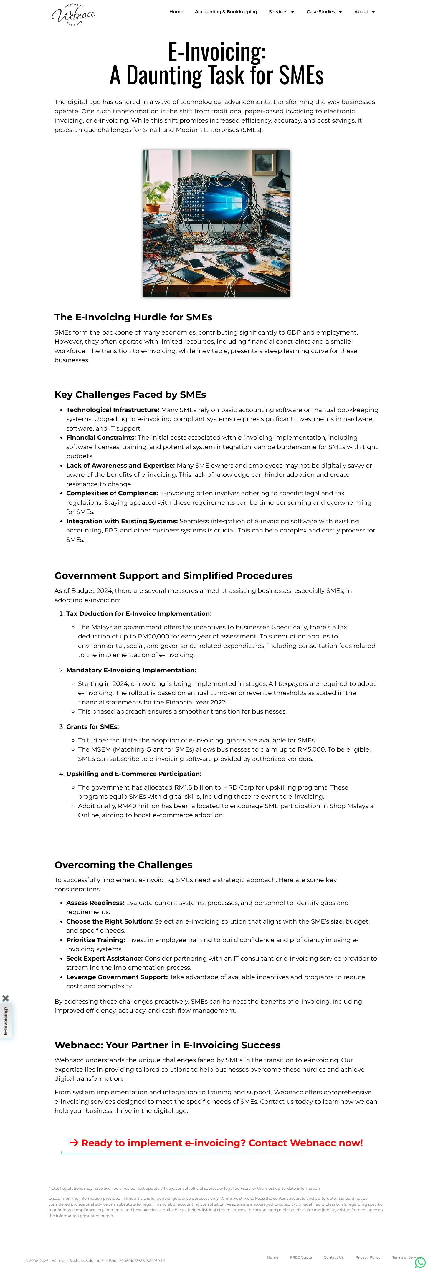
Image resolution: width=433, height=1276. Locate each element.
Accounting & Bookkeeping (226, 11)
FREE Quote (301, 1257)
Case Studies (321, 11)
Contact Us (334, 1257)
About (361, 11)
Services (278, 11)
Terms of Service (406, 1257)
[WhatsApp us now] (420, 1262)
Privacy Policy (368, 1257)
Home (176, 11)
